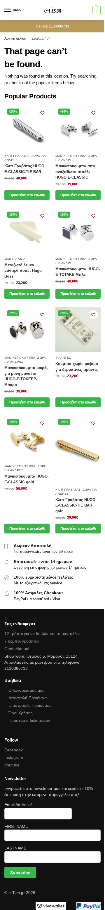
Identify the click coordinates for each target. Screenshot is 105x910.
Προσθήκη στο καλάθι (27, 195)
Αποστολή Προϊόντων (28, 698)
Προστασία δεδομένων (29, 720)
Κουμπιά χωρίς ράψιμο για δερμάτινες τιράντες (76, 367)
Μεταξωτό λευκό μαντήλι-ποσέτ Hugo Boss (23, 270)
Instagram (13, 757)
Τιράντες (63, 357)
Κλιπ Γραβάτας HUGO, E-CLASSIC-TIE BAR (25, 169)
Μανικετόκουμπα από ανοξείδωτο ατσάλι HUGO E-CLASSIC (75, 171)
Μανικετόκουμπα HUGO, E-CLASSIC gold (26, 479)
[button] (96, 10)
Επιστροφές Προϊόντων (29, 705)
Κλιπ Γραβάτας (16, 155)
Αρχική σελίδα (15, 38)
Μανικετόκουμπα (71, 155)
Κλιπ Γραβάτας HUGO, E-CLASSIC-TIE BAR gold (76, 505)
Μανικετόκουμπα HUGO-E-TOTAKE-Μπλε (77, 272)
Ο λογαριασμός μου (26, 690)
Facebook (13, 750)
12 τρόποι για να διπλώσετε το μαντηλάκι (42, 633)
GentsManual (16, 648)
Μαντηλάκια (15, 258)
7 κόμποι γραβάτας (21, 641)
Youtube (12, 765)
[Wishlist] (42, 113)
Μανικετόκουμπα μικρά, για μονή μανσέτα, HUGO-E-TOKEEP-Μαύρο (26, 376)
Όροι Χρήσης (20, 713)
